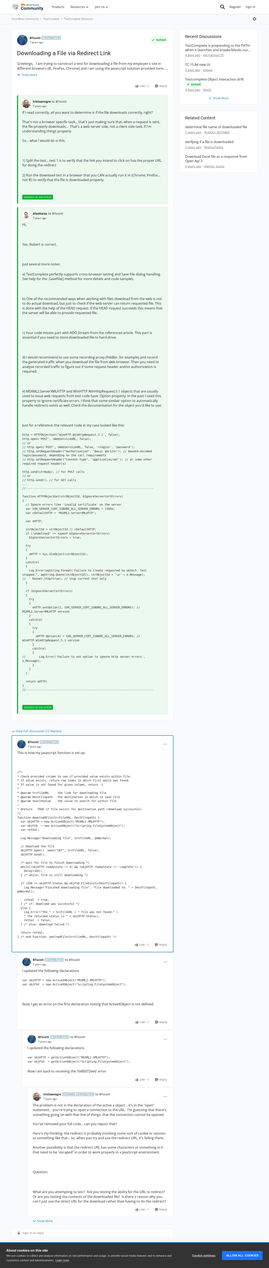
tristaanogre (42, 101)
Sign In (250, 7)
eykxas (207, 70)
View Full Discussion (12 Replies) (38, 731)
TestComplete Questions (78, 19)
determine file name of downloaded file (216, 127)
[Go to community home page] (28, 7)
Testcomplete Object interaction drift (214, 79)
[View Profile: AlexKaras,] (26, 216)
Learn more (62, 1260)
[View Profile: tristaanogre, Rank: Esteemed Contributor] (37, 1096)
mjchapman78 (213, 55)
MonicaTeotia (213, 147)
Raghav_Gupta (214, 166)
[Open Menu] (254, 19)
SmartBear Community (25, 19)
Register (235, 7)
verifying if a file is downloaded (209, 142)
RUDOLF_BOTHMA (216, 132)
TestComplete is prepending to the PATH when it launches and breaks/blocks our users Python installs (217, 47)
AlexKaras (40, 213)
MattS (207, 90)
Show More (29, 75)
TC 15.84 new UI (197, 65)
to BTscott (59, 101)
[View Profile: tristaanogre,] (26, 104)
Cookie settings (204, 1255)
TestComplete (51, 19)
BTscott (35, 38)
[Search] (222, 6)
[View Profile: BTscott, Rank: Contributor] (22, 40)
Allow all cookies (242, 1255)
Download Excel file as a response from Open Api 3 (216, 158)
